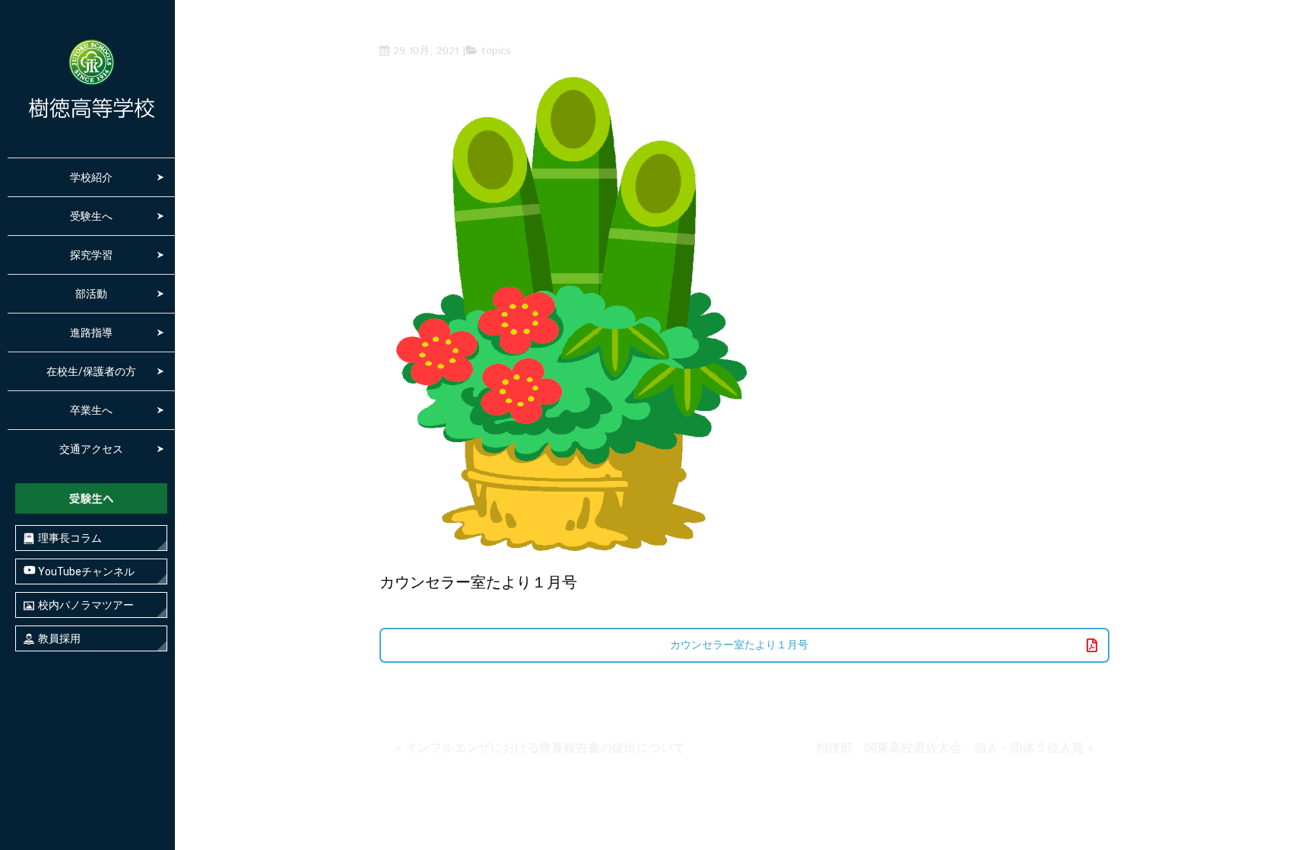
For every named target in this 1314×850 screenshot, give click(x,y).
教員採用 (59, 638)
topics (496, 51)
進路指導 (91, 332)
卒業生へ (91, 410)
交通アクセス (91, 449)
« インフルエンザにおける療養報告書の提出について (540, 748)
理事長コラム (70, 538)
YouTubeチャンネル (85, 571)
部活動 (91, 294)
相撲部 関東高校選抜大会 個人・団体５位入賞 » (954, 748)
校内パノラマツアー (86, 605)
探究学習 (91, 255)
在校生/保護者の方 (91, 371)
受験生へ (91, 216)
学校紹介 (91, 177)
